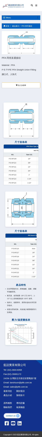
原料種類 (8, 403)
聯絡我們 (8, 407)
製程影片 (20, 395)
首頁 (7, 26)
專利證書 (20, 403)
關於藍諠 (20, 391)
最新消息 (8, 391)
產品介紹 (8, 395)
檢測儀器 (20, 407)
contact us (12, 416)
